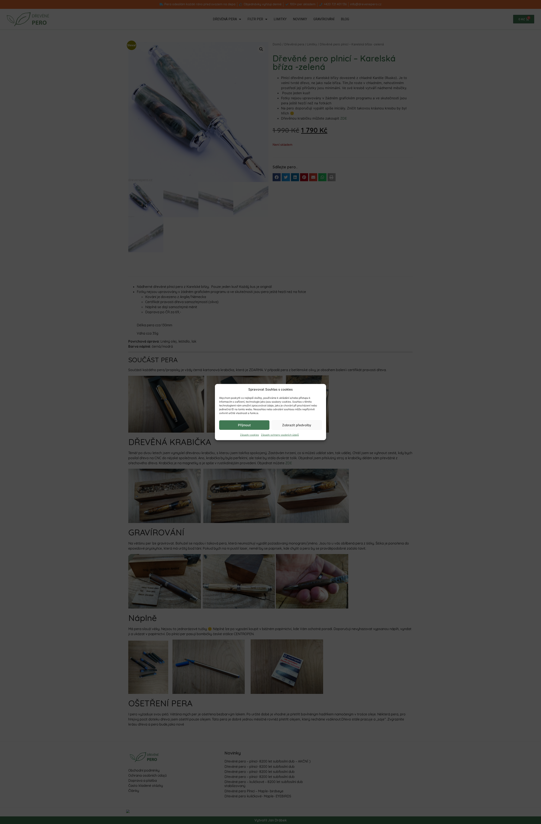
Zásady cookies (249, 434)
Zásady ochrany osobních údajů (280, 434)
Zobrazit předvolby (296, 425)
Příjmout (244, 425)
